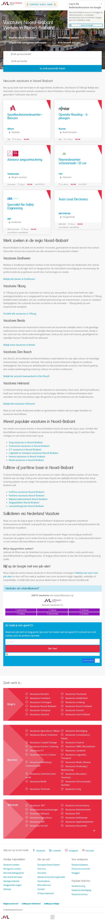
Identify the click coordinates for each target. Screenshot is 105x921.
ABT (9, 218)
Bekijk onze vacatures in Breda (19, 345)
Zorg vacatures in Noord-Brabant (26, 443)
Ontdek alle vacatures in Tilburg (19, 314)
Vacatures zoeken (11, 865)
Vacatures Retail (38, 782)
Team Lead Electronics (73, 199)
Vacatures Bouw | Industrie (43, 735)
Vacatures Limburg (75, 702)
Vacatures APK (37, 822)
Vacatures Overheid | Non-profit (41, 776)
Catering (22, 614)
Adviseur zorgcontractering (24, 159)
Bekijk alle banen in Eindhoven (19, 279)
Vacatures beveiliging (81, 890)
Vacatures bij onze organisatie (51, 877)
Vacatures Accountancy (77, 806)
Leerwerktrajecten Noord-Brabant (26, 506)
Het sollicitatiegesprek (13, 873)
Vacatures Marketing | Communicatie (38, 764)
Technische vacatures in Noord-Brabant (29, 446)
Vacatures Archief (39, 826)
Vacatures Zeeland (39, 715)
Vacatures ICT (37, 751)
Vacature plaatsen (80, 865)
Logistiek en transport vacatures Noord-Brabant (33, 453)
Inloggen (76, 873)
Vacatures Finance (74, 743)
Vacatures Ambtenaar (76, 818)
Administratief (22, 610)
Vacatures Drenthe (39, 694)
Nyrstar (62, 128)
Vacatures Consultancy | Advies (75, 737)
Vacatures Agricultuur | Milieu (45, 731)
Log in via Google (54, 654)
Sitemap (7, 889)
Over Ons (41, 869)
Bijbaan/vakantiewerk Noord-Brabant (28, 499)
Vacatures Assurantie (76, 826)
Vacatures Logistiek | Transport (73, 756)
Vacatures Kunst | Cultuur (43, 755)
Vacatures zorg (78, 886)
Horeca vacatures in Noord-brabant (27, 457)
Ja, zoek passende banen (52, 68)
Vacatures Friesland (40, 698)
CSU (61, 173)
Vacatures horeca (80, 894)
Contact (41, 889)
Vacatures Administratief (78, 810)
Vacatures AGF (72, 814)
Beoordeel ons (44, 885)
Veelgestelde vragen (12, 885)
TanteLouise (13, 173)
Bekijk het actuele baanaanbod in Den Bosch (26, 376)
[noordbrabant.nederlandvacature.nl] (5, 916)
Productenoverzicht (81, 869)
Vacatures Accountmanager (44, 810)
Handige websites (11, 881)
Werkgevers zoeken (12, 869)
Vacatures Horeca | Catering (44, 747)
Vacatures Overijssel (40, 711)
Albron (10, 128)
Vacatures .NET (37, 806)
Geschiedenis (43, 881)
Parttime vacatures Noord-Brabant (26, 496)
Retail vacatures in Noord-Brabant (26, 460)
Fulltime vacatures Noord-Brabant (26, 492)
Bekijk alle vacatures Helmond (19, 404)
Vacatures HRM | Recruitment (80, 747)
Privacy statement (45, 893)
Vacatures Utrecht (74, 711)
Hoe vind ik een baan (12, 877)
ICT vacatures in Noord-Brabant (25, 450)
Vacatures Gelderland (76, 698)
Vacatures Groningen (40, 702)
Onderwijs (85, 610)
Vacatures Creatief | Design (43, 743)
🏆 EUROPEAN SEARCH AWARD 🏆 (41, 4)
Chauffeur (84, 614)
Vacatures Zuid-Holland (77, 715)
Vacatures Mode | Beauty (78, 762)
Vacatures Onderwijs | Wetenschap (74, 768)
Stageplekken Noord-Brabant (24, 503)
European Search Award (48, 865)
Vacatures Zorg (73, 789)
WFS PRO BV (64, 213)
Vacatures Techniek (40, 789)
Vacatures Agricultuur (41, 818)
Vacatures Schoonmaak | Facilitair (76, 783)
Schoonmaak (53, 614)
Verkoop (53, 610)
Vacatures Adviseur (39, 814)
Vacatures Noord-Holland (78, 706)
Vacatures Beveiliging (76, 731)
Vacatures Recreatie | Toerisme (74, 776)
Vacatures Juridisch (75, 751)
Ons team (41, 873)
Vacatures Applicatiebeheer (79, 822)
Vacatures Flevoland (75, 694)
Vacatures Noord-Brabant (43, 706)
